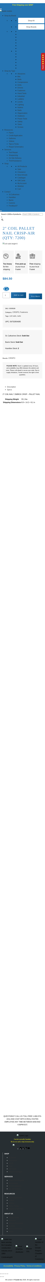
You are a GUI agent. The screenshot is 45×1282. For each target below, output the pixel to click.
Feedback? (13, 206)
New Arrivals (22, 175)
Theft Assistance (15, 161)
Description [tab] (11, 387)
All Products (22, 166)
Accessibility (8, 1266)
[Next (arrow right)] (3, 1276)
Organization (22, 113)
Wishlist (20, 186)
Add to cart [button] (14, 464)
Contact (7, 192)
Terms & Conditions (34, 1266)
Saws (19, 124)
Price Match (35, 296)
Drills (19, 85)
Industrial (21, 96)
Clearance (21, 172)
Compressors (22, 82)
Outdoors (21, 116)
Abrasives (21, 74)
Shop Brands (31, 27)
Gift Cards (21, 180)
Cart (19, 189)
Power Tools (22, 119)
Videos (11, 141)
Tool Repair (13, 152)
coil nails (12, 316)
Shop (6, 164)
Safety (19, 121)
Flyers (11, 133)
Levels (20, 102)
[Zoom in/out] (1, 1273)
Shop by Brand (10, 16)
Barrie (11, 200)
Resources (8, 130)
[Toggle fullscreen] (3, 1273)
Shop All (31, 21)
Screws (20, 127)
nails (19, 316)
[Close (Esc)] (7, 1273)
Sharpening (13, 155)
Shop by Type (9, 71)
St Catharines (14, 194)
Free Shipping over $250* (22, 5)
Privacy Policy (19, 1266)
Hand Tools (21, 93)
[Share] (5, 1273)
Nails (19, 110)
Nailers (20, 107)
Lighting (20, 105)
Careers (12, 203)
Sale (19, 169)
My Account (21, 183)
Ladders (20, 99)
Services (7, 150)
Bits (18, 76)
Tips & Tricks (14, 144)
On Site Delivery (15, 158)
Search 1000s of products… (12, 214)
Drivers (20, 88)
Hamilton (12, 197)
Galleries (12, 138)
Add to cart (18, 295)
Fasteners (21, 90)
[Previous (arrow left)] (1, 1276)
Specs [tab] (9, 390)
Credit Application (15, 135)
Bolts (19, 79)
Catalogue (21, 178)
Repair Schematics (16, 147)
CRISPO (15, 312)
